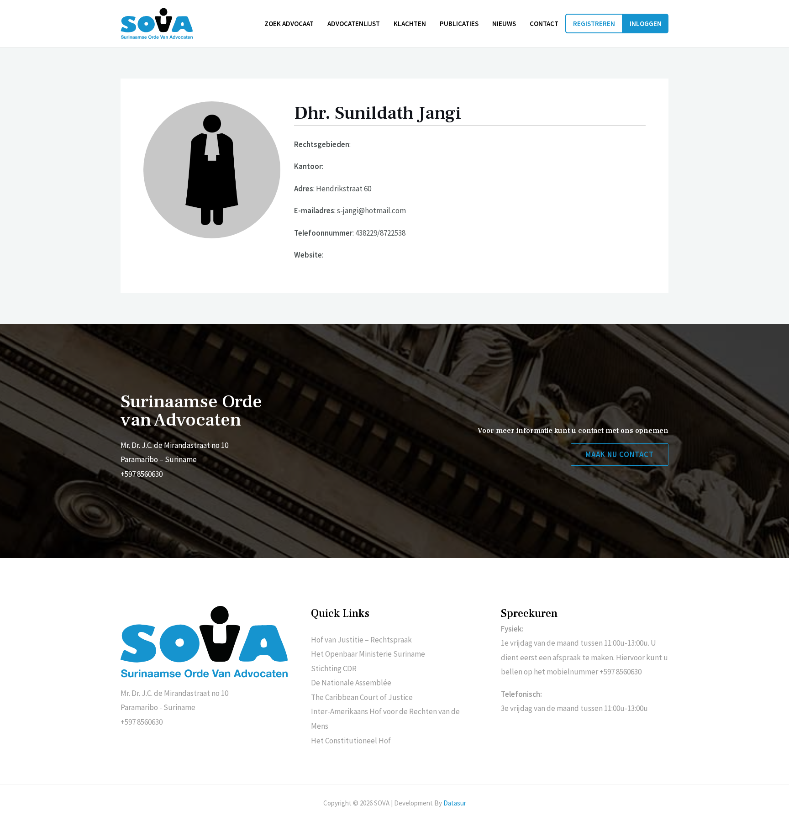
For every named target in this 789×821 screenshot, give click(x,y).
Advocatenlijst (353, 23)
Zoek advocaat (289, 23)
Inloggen (646, 23)
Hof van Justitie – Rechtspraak (361, 640)
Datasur (454, 803)
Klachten (410, 23)
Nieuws (504, 23)
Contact (544, 23)
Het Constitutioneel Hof (351, 741)
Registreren (594, 23)
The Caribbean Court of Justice (362, 697)
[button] (619, 454)
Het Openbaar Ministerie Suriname (368, 654)
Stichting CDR (334, 668)
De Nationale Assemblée (351, 683)
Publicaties (459, 23)
